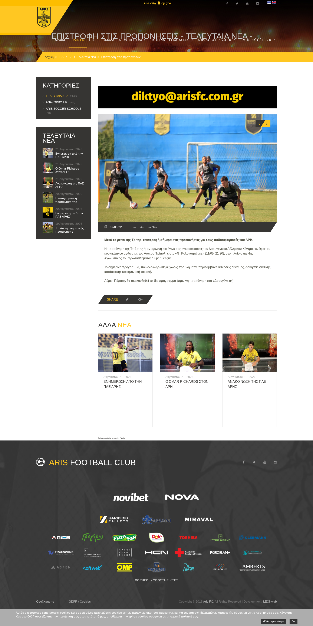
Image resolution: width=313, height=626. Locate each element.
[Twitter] (127, 299)
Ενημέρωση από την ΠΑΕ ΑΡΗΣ (69, 155)
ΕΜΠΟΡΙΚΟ (249, 40)
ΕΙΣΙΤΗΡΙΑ (157, 40)
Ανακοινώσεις (60, 102)
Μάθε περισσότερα (273, 621)
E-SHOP (268, 40)
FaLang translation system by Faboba (111, 438)
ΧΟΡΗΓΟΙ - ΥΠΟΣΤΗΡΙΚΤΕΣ (156, 580)
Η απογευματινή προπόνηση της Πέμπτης (66, 202)
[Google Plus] (140, 299)
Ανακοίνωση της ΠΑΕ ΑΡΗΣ (69, 185)
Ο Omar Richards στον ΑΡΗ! (67, 170)
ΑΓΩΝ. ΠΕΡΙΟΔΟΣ (132, 40)
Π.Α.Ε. (93, 40)
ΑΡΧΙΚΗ (60, 40)
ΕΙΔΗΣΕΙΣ (78, 40)
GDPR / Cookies (80, 601)
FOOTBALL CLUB (92, 462)
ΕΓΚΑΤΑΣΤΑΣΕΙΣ (181, 40)
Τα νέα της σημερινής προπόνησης (69, 229)
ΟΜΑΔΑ (108, 40)
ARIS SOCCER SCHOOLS (217, 40)
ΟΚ (293, 621)
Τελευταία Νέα (86, 57)
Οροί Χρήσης (45, 601)
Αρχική (49, 57)
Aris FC (208, 601)
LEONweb (270, 601)
